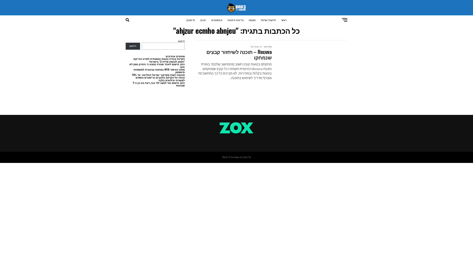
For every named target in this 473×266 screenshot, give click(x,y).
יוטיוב (203, 20)
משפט (252, 20)
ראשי (284, 20)
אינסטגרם (216, 20)
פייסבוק (190, 20)
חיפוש (181, 41)
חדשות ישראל (268, 20)
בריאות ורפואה (235, 20)
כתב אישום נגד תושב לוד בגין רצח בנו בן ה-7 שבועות (158, 84)
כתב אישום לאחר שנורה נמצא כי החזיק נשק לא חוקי (157, 66)
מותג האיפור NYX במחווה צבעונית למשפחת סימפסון (159, 71)
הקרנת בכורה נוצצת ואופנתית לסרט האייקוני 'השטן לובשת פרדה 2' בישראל (159, 60)
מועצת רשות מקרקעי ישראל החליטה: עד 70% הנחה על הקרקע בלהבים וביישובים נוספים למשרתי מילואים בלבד (158, 78)
